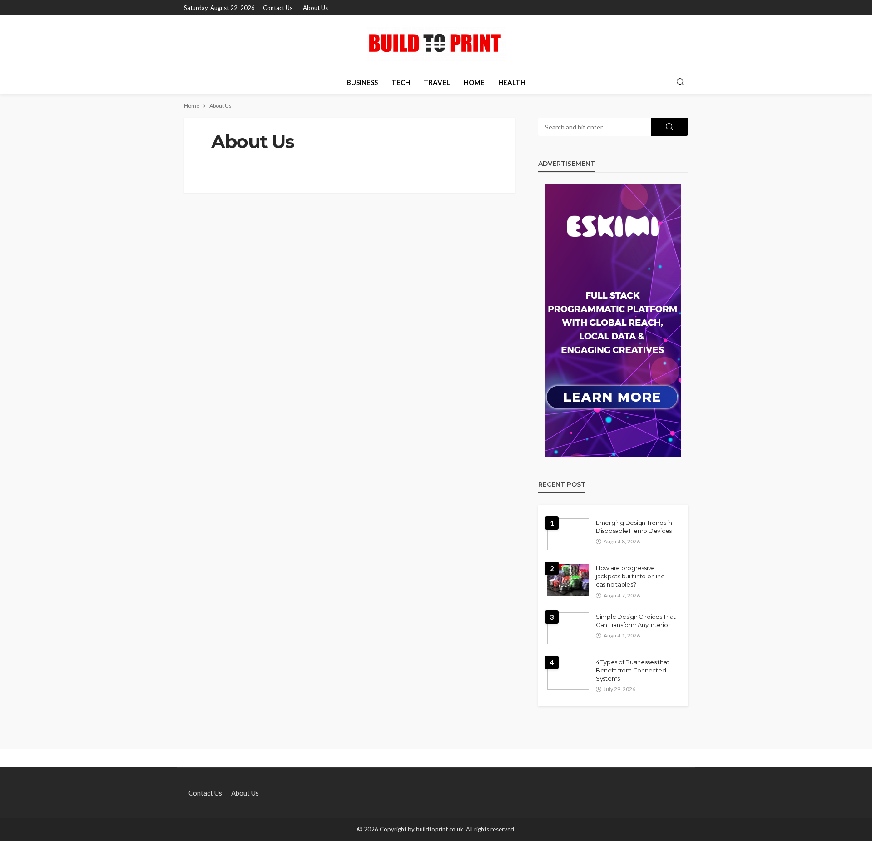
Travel (437, 82)
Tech (400, 82)
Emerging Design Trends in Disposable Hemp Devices (634, 526)
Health (511, 82)
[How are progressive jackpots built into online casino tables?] (568, 580)
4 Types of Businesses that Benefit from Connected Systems (632, 670)
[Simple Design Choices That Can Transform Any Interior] (568, 628)
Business (362, 82)
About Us (315, 7)
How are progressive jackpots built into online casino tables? (630, 576)
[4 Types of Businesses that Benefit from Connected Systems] (568, 674)
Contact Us (277, 7)
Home (474, 82)
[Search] (680, 82)
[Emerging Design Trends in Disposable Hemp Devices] (568, 534)
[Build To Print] (436, 43)
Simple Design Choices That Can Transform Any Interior (635, 620)
